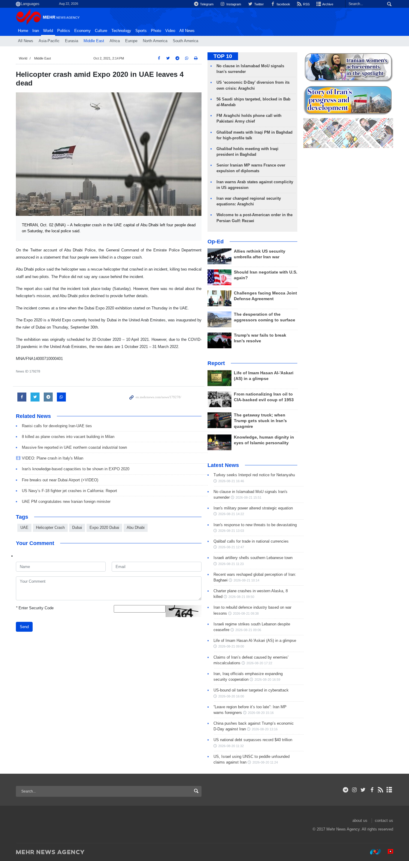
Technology (121, 31)
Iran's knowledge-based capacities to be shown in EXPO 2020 (75, 469)
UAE (24, 527)
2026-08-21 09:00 (231, 646)
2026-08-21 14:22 (231, 514)
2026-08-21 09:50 (241, 597)
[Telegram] (345, 790)
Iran (35, 31)
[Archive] (389, 790)
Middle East (94, 41)
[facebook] (371, 790)
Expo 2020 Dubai (104, 527)
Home (23, 31)
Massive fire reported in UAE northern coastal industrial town (74, 447)
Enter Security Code (35, 608)
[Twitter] (363, 790)
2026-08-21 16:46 (231, 481)
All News (25, 41)
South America (185, 41)
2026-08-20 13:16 (265, 729)
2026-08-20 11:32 (231, 746)
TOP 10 (222, 56)
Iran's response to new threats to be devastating (255, 525)
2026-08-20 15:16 (261, 713)
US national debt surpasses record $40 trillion (252, 740)
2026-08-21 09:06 (248, 630)
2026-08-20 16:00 (231, 696)
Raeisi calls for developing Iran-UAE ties (57, 426)
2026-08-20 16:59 (267, 679)
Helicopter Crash (50, 527)
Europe (131, 41)
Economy (82, 31)
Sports (141, 31)
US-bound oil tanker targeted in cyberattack (251, 690)
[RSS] (380, 790)
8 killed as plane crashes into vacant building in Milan (68, 436)
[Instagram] (354, 790)
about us (359, 820)
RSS (306, 4)
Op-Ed (215, 242)
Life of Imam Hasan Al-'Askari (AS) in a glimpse (254, 640)
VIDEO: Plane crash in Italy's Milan (52, 458)
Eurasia (71, 41)
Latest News (223, 465)
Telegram (206, 4)
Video (170, 31)
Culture (101, 31)
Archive (327, 4)
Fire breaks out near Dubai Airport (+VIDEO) (60, 480)
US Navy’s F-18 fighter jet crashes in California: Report (70, 490)
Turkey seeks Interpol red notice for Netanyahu (254, 475)
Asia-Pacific (49, 41)
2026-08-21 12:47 (231, 547)
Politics (63, 31)
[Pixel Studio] (387, 851)
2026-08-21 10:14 (246, 580)
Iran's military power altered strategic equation (253, 508)
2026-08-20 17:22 (259, 663)
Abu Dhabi (136, 527)
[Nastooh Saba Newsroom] (372, 851)
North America (155, 41)
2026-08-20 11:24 (265, 762)
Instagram (233, 4)
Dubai (77, 527)
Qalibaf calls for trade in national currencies (251, 541)
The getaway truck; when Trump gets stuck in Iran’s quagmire (260, 421)
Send (24, 627)
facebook (283, 4)
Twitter (258, 4)
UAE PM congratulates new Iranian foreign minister (66, 501)
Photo (156, 31)
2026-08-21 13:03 (231, 530)
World (48, 31)
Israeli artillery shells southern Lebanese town (253, 557)
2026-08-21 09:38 (246, 613)
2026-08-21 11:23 (231, 564)
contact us (384, 820)
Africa (115, 41)
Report (216, 363)
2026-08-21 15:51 (248, 497)
